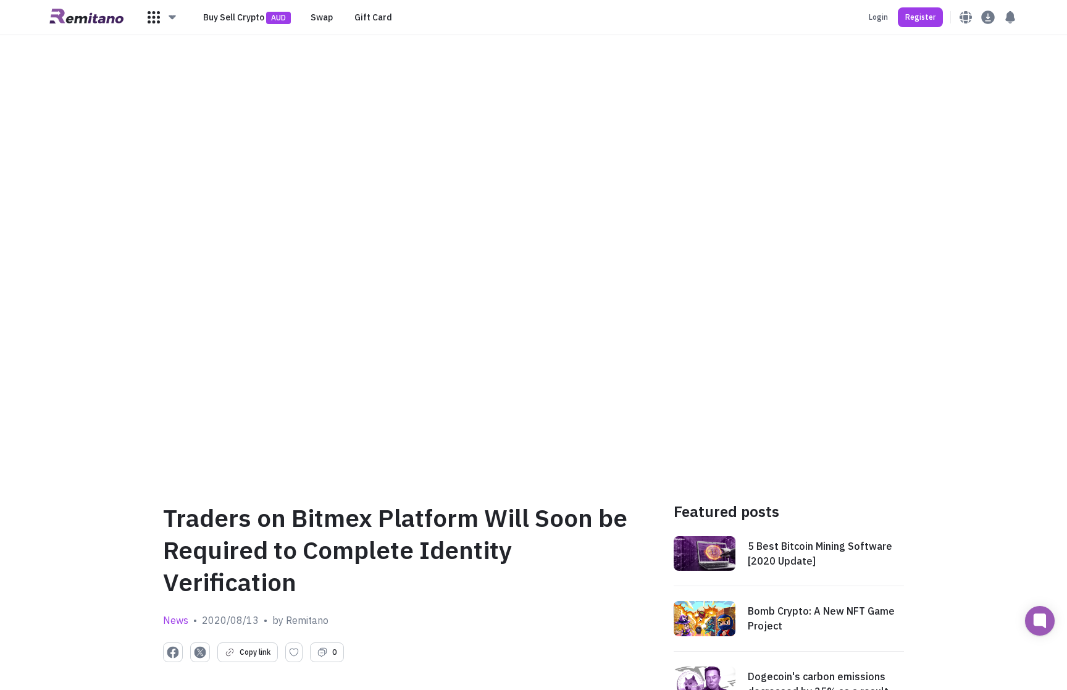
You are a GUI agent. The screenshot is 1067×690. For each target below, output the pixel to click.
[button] (162, 17)
